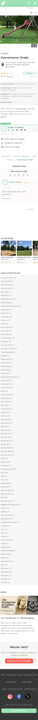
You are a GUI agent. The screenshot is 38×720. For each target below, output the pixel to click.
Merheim (10, 160)
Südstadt (4, 526)
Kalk (2, 391)
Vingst (3, 543)
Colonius (4, 320)
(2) (15, 278)
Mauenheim (5, 423)
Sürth (3, 533)
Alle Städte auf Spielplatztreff (19, 704)
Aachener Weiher (7, 278)
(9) (9, 526)
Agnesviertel (5, 281)
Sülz (2, 529)
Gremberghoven (7, 352)
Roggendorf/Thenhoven (9, 504)
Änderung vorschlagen (14, 138)
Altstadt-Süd (5, 288)
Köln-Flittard (5, 402)
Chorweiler (5, 317)
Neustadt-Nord (6, 451)
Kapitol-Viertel (6, 395)
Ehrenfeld (4, 334)
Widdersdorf (5, 572)
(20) (11, 384)
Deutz (3, 324)
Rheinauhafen (6, 494)
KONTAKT (11, 682)
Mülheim (4, 437)
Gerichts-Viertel (7, 345)
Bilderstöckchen (7, 299)
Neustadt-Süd (6, 455)
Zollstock (4, 579)
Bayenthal (4, 292)
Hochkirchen (5, 366)
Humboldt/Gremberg (8, 377)
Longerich (4, 412)
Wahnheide (5, 554)
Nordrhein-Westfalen (21, 156)
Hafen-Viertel (6, 359)
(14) (6, 391)
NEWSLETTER (30, 674)
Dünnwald (4, 331)
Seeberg (4, 512)
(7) (12, 281)
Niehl (3, 458)
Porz (2, 480)
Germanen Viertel (7, 348)
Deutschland (5, 156)
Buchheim (4, 313)
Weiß (3, 565)
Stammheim (5, 519)
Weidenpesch (6, 561)
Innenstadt (5, 384)
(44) (9, 437)
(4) (11, 302)
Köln (34, 156)
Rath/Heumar (6, 490)
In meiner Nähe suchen (19, 710)
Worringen (5, 575)
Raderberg (5, 483)
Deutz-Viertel (6, 327)
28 (18, 130)
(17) (10, 409)
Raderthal (4, 487)
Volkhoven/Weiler (7, 551)
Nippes (3, 462)
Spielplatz (4, 53)
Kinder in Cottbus (16, 127)
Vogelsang (4, 547)
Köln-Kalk (4, 405)
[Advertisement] (20, 221)
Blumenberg (5, 302)
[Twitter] (27, 698)
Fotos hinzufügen (12, 146)
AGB (4, 689)
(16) (13, 501)
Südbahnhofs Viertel (8, 522)
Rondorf (4, 508)
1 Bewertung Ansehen (7, 76)
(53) (8, 462)
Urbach (3, 536)
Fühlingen (4, 341)
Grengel (4, 356)
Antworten (6, 198)
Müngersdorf (5, 441)
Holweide (4, 373)
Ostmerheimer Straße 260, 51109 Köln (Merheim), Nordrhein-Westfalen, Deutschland (20, 64)
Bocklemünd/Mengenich (10, 306)
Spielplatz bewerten (13, 142)
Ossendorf (5, 465)
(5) (12, 288)
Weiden (3, 558)
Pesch (3, 473)
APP (3, 674)
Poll (2, 476)
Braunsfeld (5, 309)
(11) (6, 529)
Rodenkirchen (6, 501)
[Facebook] (19, 698)
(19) (6, 480)
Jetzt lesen (13, 633)
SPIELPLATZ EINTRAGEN (19, 661)
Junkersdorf (5, 387)
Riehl (3, 497)
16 (10, 130)
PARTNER (26, 682)
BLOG (20, 674)
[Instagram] (10, 698)
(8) (11, 317)
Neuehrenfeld (6, 448)
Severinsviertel (6, 515)
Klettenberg (5, 398)
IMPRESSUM (30, 689)
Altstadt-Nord (6, 285)
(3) (13, 285)
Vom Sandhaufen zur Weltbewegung (17, 617)
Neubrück (4, 444)
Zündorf (4, 582)
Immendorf (5, 380)
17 (14, 130)
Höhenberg (5, 370)
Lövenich (4, 416)
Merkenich (5, 430)
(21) (10, 334)
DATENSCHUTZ (15, 689)
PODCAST (11, 674)
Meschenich (5, 434)
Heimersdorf (5, 363)
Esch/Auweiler (6, 338)
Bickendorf (5, 295)
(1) (9, 320)
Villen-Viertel (6, 540)
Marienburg (5, 419)
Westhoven (5, 568)
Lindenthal (5, 409)
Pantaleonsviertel (7, 469)
